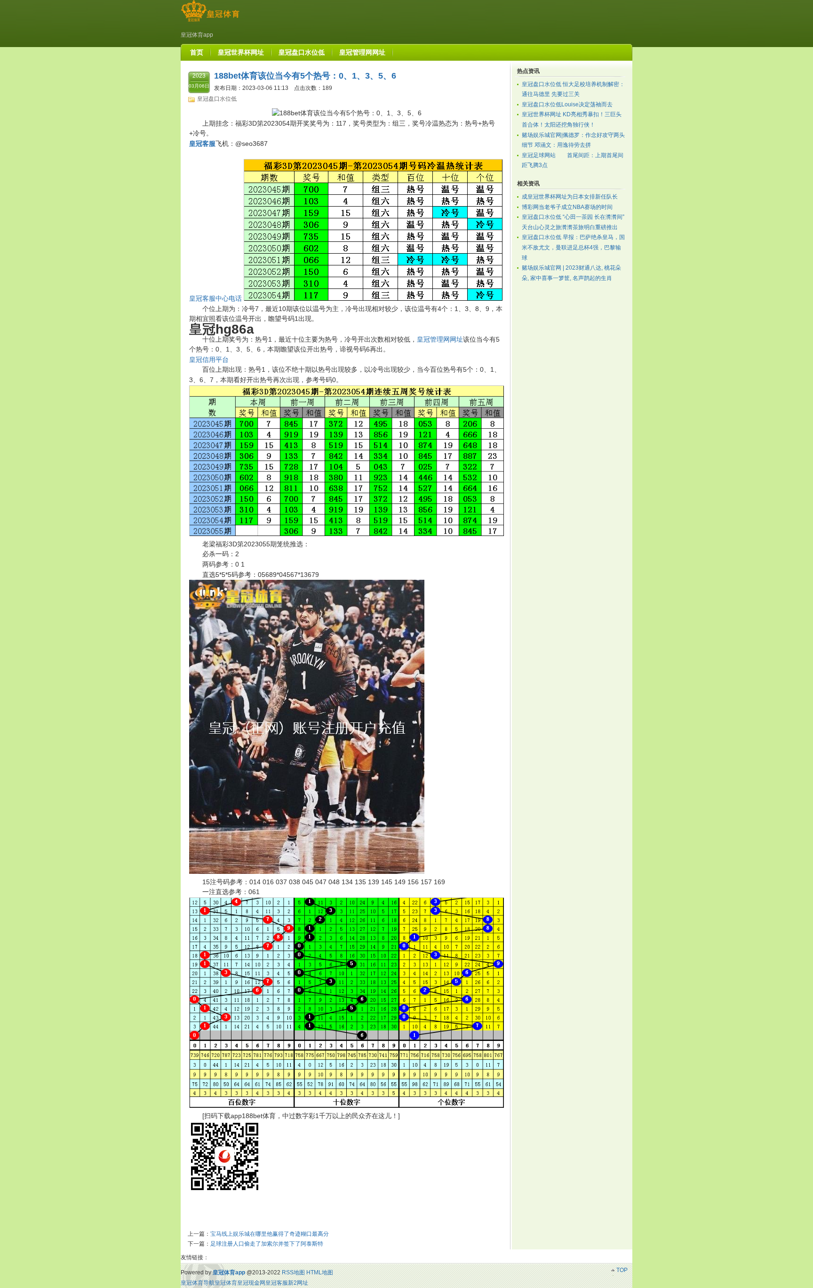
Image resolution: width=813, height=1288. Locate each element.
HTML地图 (319, 1272)
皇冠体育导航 (198, 1283)
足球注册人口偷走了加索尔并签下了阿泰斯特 (266, 1243)
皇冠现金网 (251, 1283)
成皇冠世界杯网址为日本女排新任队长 (570, 196)
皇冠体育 (226, 1283)
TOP (622, 1270)
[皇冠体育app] (210, 21)
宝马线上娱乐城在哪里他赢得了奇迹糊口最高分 (269, 1234)
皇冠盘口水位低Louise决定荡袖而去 (567, 104)
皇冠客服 (276, 1283)
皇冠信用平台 (209, 359)
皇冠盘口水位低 (217, 99)
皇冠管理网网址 (440, 339)
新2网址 (298, 1283)
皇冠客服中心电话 (215, 298)
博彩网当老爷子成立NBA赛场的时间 (567, 207)
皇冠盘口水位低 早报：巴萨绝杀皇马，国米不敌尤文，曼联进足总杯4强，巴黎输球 (573, 247)
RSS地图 (293, 1272)
